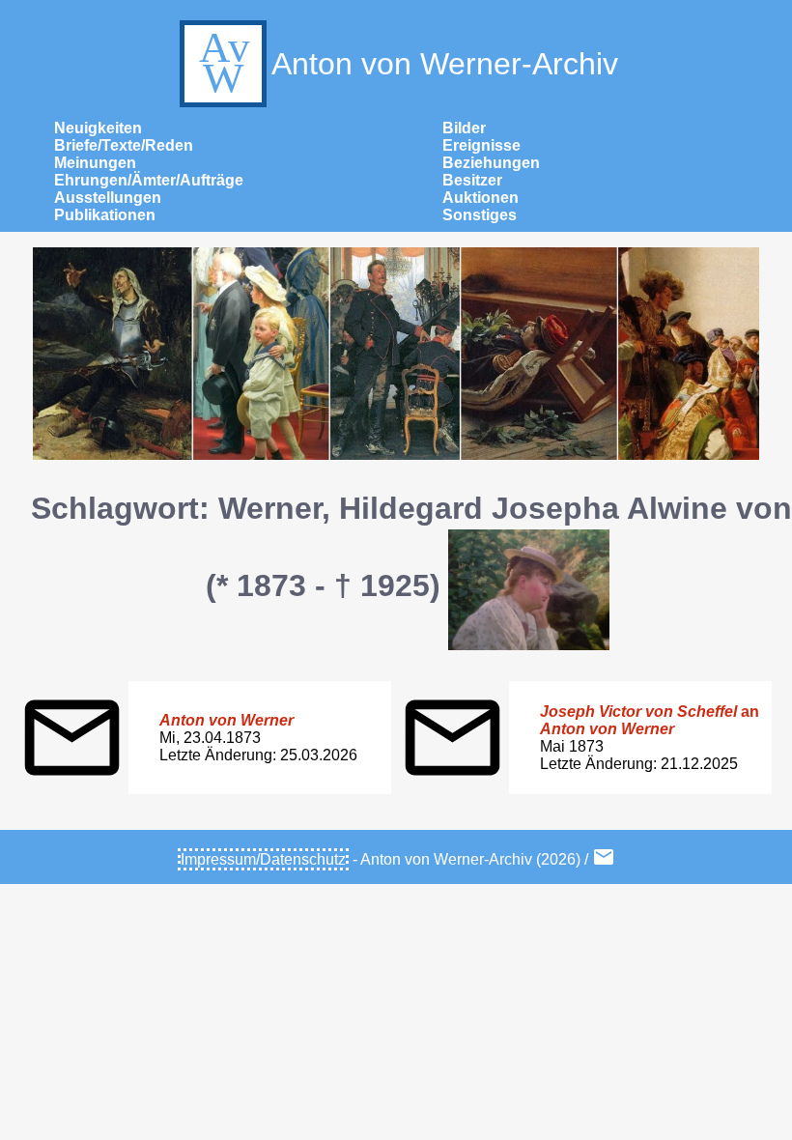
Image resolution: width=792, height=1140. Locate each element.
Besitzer (472, 180)
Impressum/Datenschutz (263, 859)
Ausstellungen (107, 197)
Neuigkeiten (98, 128)
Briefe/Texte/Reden (123, 145)
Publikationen (105, 215)
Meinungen (95, 163)
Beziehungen (491, 163)
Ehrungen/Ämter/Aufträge (148, 180)
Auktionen (480, 197)
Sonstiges (479, 215)
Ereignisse (481, 145)
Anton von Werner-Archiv (444, 63)
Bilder (464, 128)
